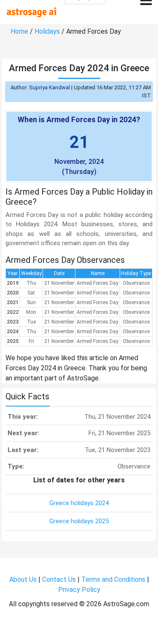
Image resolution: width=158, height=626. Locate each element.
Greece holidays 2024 (79, 503)
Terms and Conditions (113, 579)
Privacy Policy (79, 590)
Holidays (47, 31)
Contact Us (59, 579)
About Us (23, 579)
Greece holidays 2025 (79, 521)
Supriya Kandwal (49, 87)
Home (19, 31)
